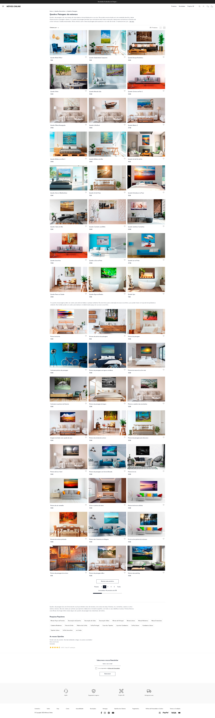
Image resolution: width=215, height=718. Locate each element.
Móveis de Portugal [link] (118, 620)
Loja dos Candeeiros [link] (122, 625)
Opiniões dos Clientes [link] (120, 708)
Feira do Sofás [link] (69, 625)
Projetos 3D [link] (191, 6)
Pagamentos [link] (135, 708)
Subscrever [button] (107, 674)
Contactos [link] (37, 708)
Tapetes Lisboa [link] (55, 630)
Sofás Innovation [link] (68, 630)
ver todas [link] (79, 630)
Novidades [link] (182, 6)
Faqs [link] (58, 708)
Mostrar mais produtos (107, 581)
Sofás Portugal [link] (95, 625)
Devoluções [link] (93, 708)
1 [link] (101, 587)
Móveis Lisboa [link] (131, 620)
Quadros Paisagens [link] (72, 11)
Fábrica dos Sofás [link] (82, 625)
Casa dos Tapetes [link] (108, 625)
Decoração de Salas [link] (90, 620)
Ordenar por (53, 27)
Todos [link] (119, 587)
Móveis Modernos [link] (143, 620)
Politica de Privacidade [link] (114, 668)
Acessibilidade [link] (79, 708)
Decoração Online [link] (104, 620)
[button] (3, 6)
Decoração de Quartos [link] (74, 620)
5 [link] (114, 587)
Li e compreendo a (109, 668)
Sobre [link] (48, 708)
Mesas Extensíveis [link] (157, 620)
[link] (13, 6)
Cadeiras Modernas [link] (56, 625)
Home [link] (51, 11)
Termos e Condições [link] (175, 708)
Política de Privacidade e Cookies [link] (154, 708)
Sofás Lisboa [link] (135, 625)
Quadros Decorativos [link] (60, 11)
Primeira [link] (96, 587)
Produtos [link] (174, 6)
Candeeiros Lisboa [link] (147, 625)
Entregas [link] (105, 708)
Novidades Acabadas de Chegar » (107, 1)
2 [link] (104, 587)
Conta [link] (67, 708)
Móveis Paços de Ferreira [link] (58, 620)
